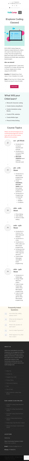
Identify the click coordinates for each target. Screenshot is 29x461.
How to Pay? (9, 389)
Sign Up (18, 7)
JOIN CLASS (14, 86)
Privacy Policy (10, 380)
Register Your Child (11, 377)
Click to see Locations (10, 443)
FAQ (7, 386)
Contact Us (9, 374)
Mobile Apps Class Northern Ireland (15, 422)
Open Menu (20, 12)
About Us (8, 371)
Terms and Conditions (12, 383)
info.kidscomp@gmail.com (15, 446)
